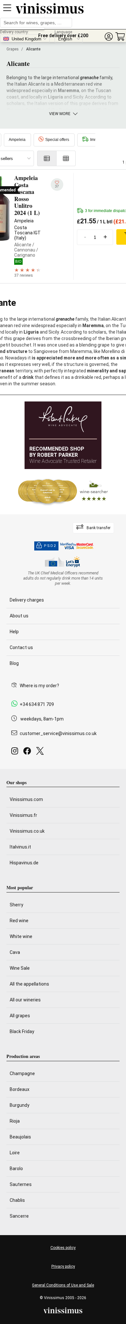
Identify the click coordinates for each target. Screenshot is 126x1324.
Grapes (12, 49)
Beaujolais (20, 1136)
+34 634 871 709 (37, 704)
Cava (15, 952)
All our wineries (25, 999)
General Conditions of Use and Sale (63, 1285)
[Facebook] (28, 753)
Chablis (17, 1200)
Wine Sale (20, 968)
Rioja (15, 1121)
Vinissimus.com (26, 799)
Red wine (19, 920)
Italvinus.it (20, 846)
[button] (108, 36)
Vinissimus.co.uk (27, 831)
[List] (47, 158)
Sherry (16, 904)
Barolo (16, 1168)
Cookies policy (63, 1247)
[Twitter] (41, 753)
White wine (21, 936)
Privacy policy (63, 1266)
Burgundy (19, 1105)
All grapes (20, 1015)
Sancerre (19, 1216)
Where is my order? (39, 685)
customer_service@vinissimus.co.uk (58, 733)
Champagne (22, 1073)
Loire (15, 1152)
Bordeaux (19, 1089)
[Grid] (66, 158)
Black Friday (22, 1031)
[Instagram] (16, 753)
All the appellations (29, 984)
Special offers (57, 139)
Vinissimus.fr (23, 815)
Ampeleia (17, 139)
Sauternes (21, 1184)
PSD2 (50, 546)
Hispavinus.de (24, 862)
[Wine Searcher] (63, 491)
